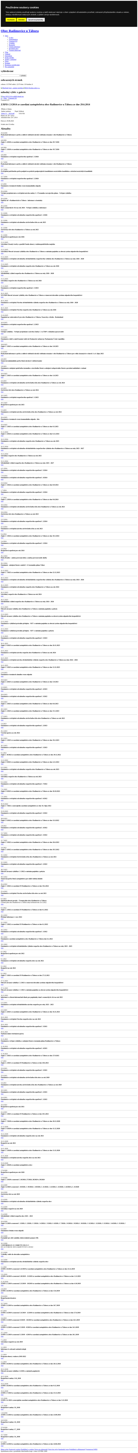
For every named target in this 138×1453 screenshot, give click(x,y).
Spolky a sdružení (10, 59)
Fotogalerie (8, 56)
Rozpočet (12, 45)
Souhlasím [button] (11, 20)
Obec (6, 36)
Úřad (6, 52)
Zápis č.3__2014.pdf (7, 113)
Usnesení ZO (13, 41)
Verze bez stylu (53, 1449)
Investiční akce (13, 48)
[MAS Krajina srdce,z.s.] (31, 88)
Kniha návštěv (9, 58)
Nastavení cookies (14, 1449)
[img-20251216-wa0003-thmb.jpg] (12, 96)
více (2, 136)
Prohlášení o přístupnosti (77, 1449)
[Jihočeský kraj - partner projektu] (12, 88)
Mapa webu (4, 1449)
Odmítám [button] (21, 20)
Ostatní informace (14, 47)
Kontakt (7, 63)
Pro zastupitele (9, 67)
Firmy (7, 61)
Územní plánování (15, 50)
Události (7, 54)
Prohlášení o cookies (27, 1449)
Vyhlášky (12, 43)
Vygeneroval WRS (91, 1449)
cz (1, 98)
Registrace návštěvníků (12, 65)
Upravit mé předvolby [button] (35, 20)
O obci (11, 37)
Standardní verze (63, 1449)
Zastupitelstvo (13, 39)
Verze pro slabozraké (41, 1449)
